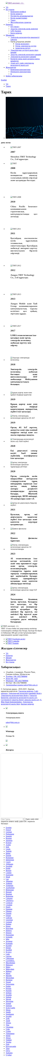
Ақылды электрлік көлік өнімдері (24, 29)
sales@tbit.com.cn (12, 722)
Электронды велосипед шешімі (23, 57)
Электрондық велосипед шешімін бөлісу (24, 693)
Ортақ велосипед (22, 44)
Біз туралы (10, 9)
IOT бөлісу (15, 27)
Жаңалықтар (11, 67)
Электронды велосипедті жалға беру (17, 703)
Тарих (13, 20)
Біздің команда (16, 14)
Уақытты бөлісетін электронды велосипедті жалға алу (19, 696)
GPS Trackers (16, 31)
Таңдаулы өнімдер (25, 691)
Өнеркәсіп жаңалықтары (21, 72)
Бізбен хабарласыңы (14, 76)
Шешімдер (10, 35)
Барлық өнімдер (27, 704)
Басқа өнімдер (16, 33)
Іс (11, 74)
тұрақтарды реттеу (22, 48)
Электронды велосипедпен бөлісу (14, 695)
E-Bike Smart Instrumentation (21, 701)
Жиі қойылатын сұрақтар (21, 22)
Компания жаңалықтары (20, 70)
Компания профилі (18, 12)
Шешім (9, 658)
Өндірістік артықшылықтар (22, 16)
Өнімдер (9, 24)
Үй (7, 7)
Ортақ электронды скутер (25, 46)
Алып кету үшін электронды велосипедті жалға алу (22, 64)
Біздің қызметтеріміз (19, 18)
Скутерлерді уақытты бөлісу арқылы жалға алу (20, 700)
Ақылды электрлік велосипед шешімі (26, 55)
